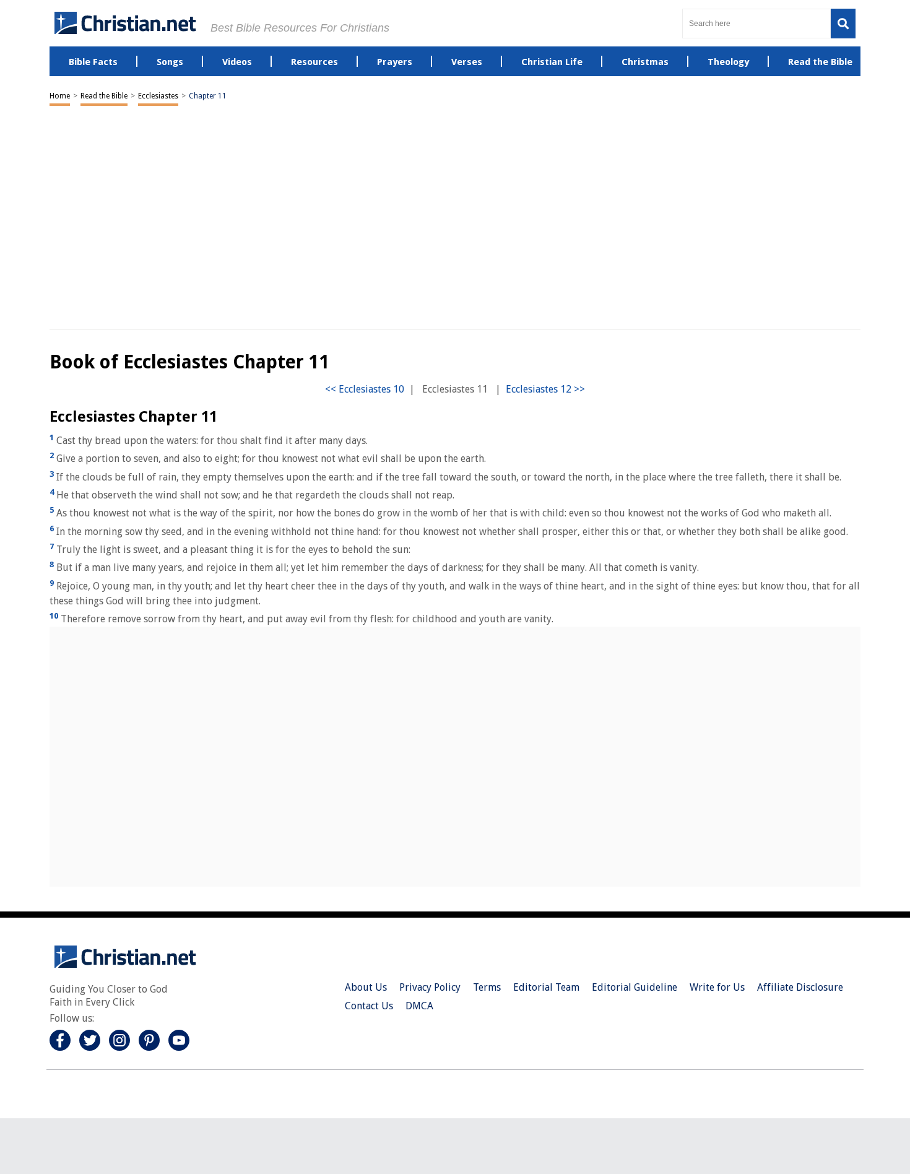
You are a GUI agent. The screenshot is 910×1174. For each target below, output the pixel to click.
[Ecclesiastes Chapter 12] (545, 389)
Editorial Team (546, 987)
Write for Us (717, 987)
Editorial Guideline (634, 987)
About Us (366, 987)
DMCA (419, 1006)
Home (60, 96)
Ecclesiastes (158, 96)
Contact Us (369, 1006)
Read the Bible (104, 96)
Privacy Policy (430, 987)
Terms (487, 987)
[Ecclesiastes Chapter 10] (364, 389)
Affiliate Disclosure (800, 987)
